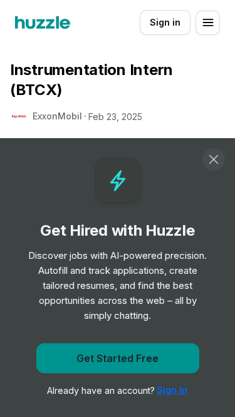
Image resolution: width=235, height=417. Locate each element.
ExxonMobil (57, 116)
